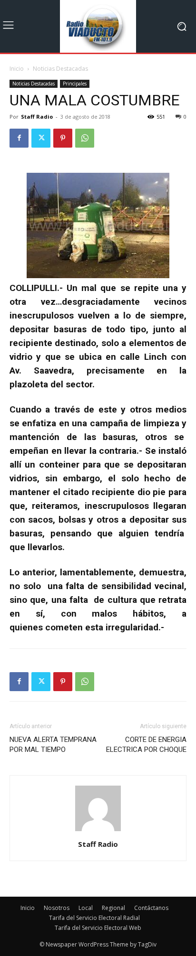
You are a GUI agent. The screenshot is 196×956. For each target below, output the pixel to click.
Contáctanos (151, 908)
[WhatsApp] (84, 138)
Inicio (17, 69)
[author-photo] (98, 831)
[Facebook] (19, 138)
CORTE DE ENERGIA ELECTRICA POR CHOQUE (146, 744)
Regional (113, 908)
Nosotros (56, 908)
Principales (75, 83)
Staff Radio (37, 116)
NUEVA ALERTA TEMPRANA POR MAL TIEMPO (53, 744)
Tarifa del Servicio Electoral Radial (94, 918)
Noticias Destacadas (60, 69)
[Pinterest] (62, 138)
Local (85, 908)
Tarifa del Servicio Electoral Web (98, 928)
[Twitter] (40, 138)
